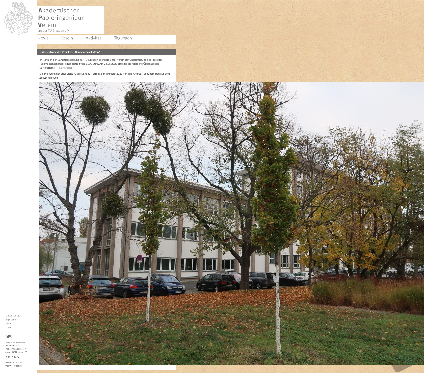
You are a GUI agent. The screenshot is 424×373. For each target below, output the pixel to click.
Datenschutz (12, 315)
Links (8, 327)
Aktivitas (94, 38)
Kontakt (10, 323)
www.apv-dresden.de (15, 342)
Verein (67, 38)
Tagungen (123, 38)
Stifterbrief (65, 67)
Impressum (11, 319)
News (43, 38)
